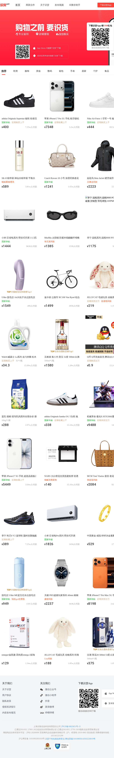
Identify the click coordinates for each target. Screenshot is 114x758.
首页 (17, 5)
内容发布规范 (9, 712)
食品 (107, 70)
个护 (95, 70)
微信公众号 (50, 689)
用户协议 (6, 695)
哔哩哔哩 (49, 712)
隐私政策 (6, 701)
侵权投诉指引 (9, 707)
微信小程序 (50, 695)
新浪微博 (49, 707)
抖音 (47, 701)
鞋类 (15, 70)
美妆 (38, 70)
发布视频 (59, 4)
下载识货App (105, 5)
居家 (84, 70)
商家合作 (30, 4)
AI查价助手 (74, 4)
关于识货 (44, 4)
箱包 (61, 70)
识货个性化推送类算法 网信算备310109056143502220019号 (70, 739)
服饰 (27, 70)
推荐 (3, 71)
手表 (72, 70)
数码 (50, 70)
